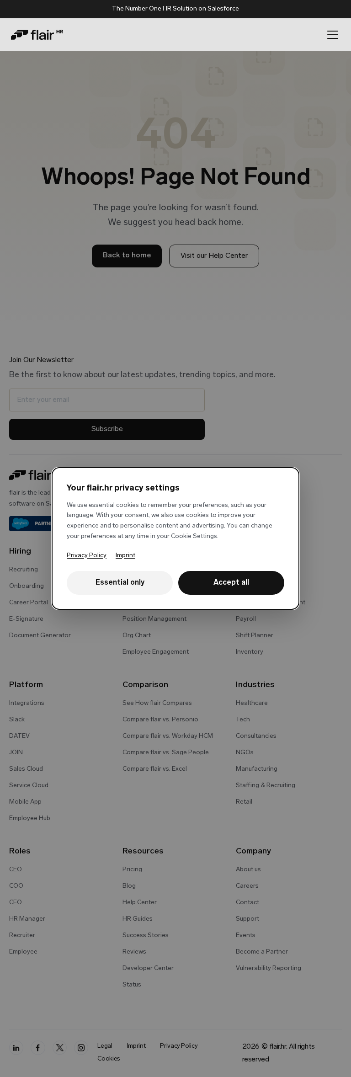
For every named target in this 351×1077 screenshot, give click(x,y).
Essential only (120, 582)
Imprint (125, 555)
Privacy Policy (86, 555)
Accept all (231, 582)
